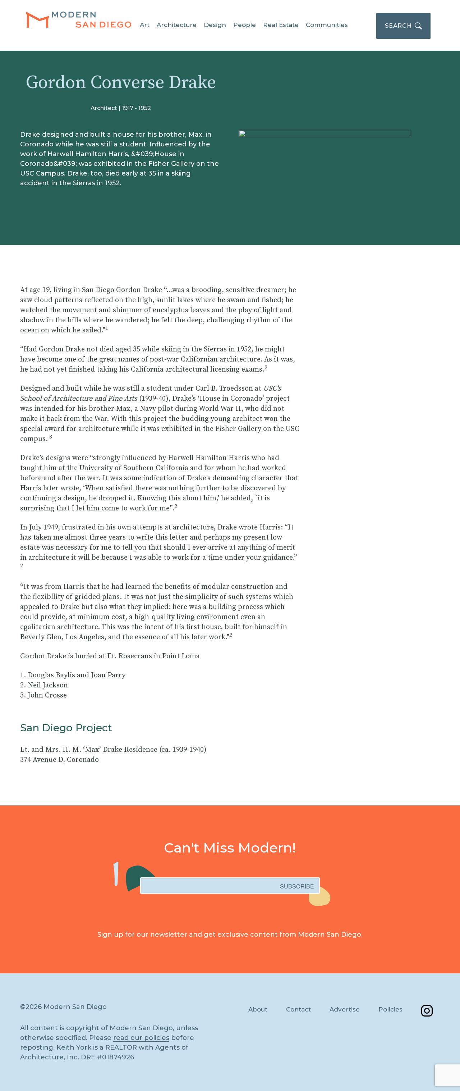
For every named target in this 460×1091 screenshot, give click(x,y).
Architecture (177, 24)
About (257, 1009)
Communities (327, 24)
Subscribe (297, 886)
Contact (298, 1009)
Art (145, 24)
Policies (390, 1009)
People (244, 24)
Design (215, 24)
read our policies (141, 1038)
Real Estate (281, 24)
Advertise (345, 1009)
